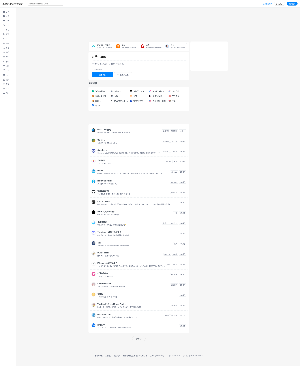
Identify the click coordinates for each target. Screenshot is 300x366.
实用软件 (174, 131)
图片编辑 (166, 141)
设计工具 (174, 141)
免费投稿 (292, 4)
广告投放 (279, 4)
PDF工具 (167, 254)
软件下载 (182, 316)
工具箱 (175, 254)
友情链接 (108, 356)
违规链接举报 (98, 70)
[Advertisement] (86, 24)
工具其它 (166, 131)
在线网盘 (166, 151)
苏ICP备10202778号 (157, 356)
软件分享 (174, 223)
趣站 (175, 162)
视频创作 (174, 192)
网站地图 (117, 356)
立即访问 (102, 75)
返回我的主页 (267, 4)
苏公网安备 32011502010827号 (193, 356)
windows (182, 131)
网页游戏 (182, 162)
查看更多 (139, 339)
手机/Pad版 (99, 356)
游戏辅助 (174, 285)
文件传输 (174, 151)
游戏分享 (166, 223)
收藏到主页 (124, 75)
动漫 (175, 213)
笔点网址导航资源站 (12, 3)
